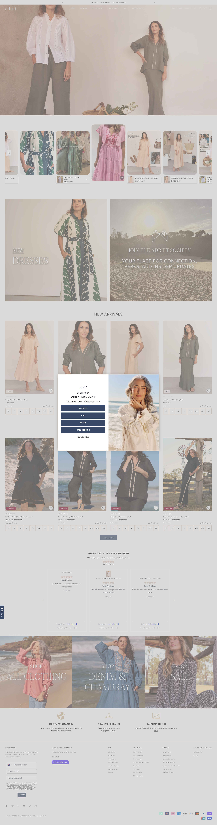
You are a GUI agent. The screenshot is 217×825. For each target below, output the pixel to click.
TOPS (83, 415)
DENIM (83, 422)
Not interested (83, 437)
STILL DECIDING (83, 430)
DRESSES (83, 408)
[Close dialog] (157, 376)
